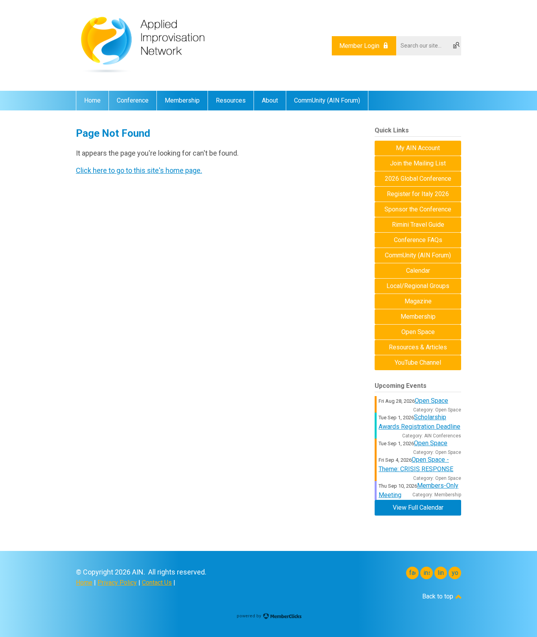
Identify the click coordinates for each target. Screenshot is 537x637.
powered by (249, 616)
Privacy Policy (117, 582)
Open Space (431, 400)
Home (84, 582)
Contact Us (157, 582)
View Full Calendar (418, 507)
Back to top (438, 596)
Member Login (359, 46)
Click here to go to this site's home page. (139, 170)
